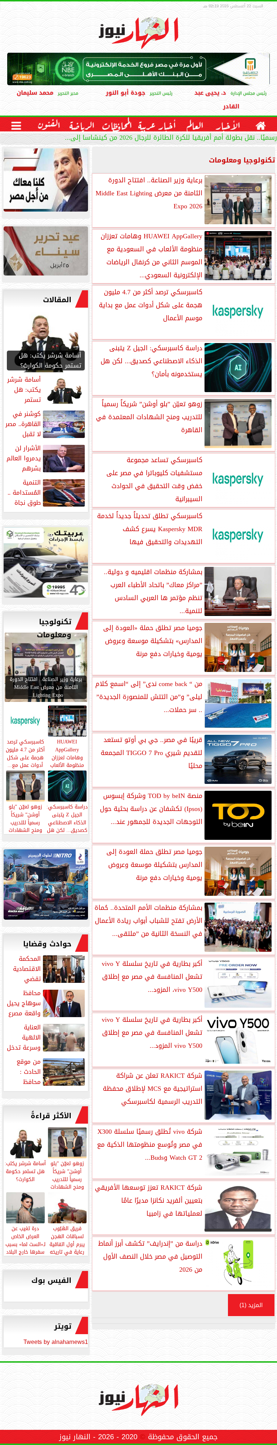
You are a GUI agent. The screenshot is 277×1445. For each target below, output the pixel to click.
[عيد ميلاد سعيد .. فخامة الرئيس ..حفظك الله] (46, 181)
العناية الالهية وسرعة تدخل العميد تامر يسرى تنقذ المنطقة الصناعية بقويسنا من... (46, 1037)
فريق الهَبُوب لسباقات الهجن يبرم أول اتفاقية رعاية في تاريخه (67, 1240)
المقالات (57, 299)
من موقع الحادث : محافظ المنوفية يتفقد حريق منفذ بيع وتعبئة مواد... (45, 1071)
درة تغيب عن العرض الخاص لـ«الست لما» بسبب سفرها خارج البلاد (25, 1240)
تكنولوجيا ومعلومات (54, 628)
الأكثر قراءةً (51, 1115)
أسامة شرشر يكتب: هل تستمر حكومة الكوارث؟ (25, 1171)
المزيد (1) (251, 1305)
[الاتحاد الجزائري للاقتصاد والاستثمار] (46, 252)
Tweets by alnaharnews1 (55, 1342)
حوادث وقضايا (47, 943)
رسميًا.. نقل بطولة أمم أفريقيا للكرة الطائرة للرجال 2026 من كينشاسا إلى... (171, 138)
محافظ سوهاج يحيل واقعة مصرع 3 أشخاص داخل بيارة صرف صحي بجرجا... (46, 1003)
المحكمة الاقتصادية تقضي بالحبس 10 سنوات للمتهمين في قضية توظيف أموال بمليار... (48, 969)
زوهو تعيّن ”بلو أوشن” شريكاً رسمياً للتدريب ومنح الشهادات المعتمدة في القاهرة (67, 1183)
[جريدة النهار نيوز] (46, 564)
